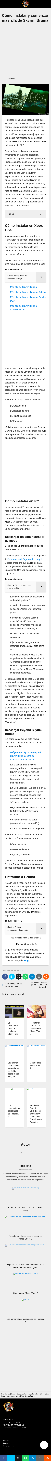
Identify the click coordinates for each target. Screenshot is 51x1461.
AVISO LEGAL (8, 1420)
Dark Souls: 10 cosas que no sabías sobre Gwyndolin (38, 985)
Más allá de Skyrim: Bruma (23, 287)
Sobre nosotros (8, 1446)
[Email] (39, 977)
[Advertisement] (25, 49)
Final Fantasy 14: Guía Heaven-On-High (13, 985)
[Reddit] (46, 977)
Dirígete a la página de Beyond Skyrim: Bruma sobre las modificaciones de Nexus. (25, 756)
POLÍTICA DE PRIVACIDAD (13, 1425)
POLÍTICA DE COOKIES (11, 1422)
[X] (19, 977)
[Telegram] (32, 977)
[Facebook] (5, 977)
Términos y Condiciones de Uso (14, 1428)
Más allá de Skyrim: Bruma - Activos (28, 292)
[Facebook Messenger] (12, 977)
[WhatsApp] (25, 977)
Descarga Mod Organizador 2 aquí (24, 559)
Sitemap (5, 1440)
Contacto (6, 1443)
